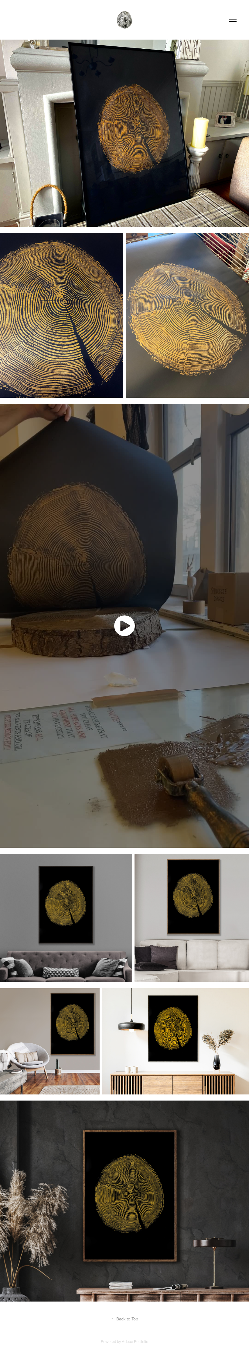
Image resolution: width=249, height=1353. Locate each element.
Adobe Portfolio (135, 1341)
